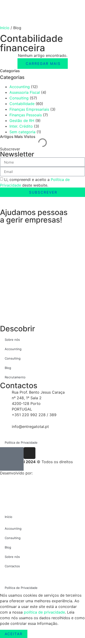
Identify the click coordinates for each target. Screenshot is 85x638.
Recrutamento (15, 377)
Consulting (19, 98)
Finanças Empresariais (29, 109)
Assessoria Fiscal (24, 92)
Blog (8, 368)
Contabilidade (21, 103)
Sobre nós (12, 339)
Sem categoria (22, 131)
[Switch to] (42, 577)
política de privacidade (44, 612)
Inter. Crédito (21, 126)
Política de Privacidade (21, 442)
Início (4, 27)
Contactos (12, 566)
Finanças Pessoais (25, 115)
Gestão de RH (21, 120)
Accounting (19, 86)
